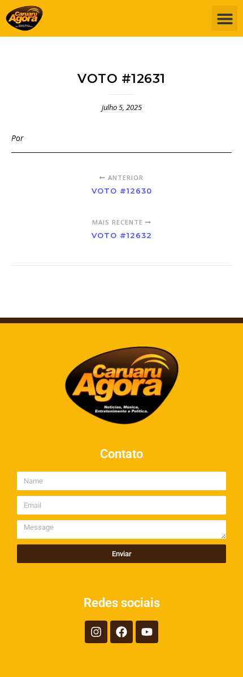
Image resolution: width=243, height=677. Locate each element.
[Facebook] (121, 632)
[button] (224, 18)
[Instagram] (96, 632)
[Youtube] (147, 632)
